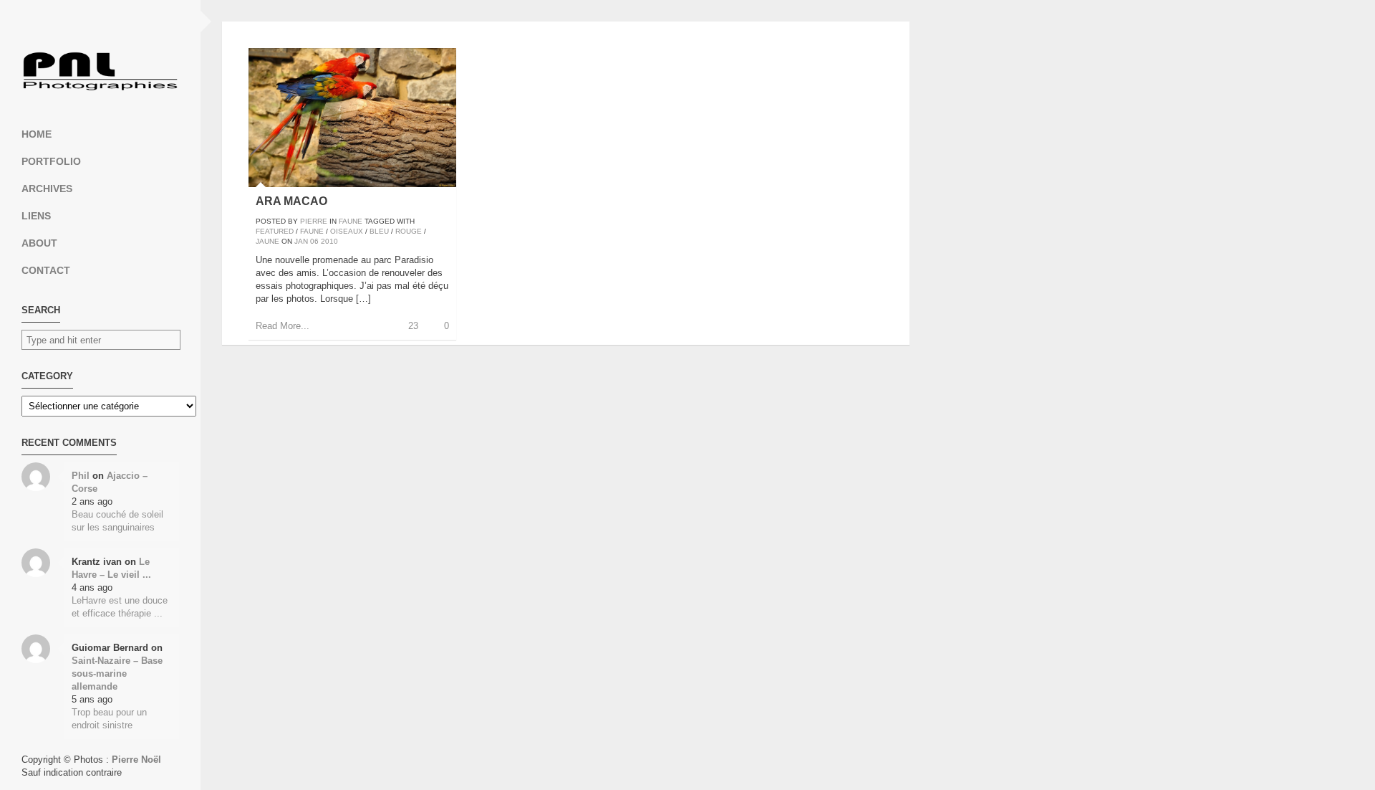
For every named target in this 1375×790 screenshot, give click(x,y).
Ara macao (291, 201)
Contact (45, 270)
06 (314, 241)
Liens (36, 216)
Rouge (408, 231)
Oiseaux (346, 231)
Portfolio (51, 161)
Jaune (267, 241)
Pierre (313, 221)
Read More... (282, 325)
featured (275, 231)
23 (413, 325)
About (39, 243)
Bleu (379, 231)
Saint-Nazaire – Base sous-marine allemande (117, 673)
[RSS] (100, 21)
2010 (329, 241)
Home (36, 134)
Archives (46, 188)
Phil (81, 475)
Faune (350, 221)
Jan (301, 241)
